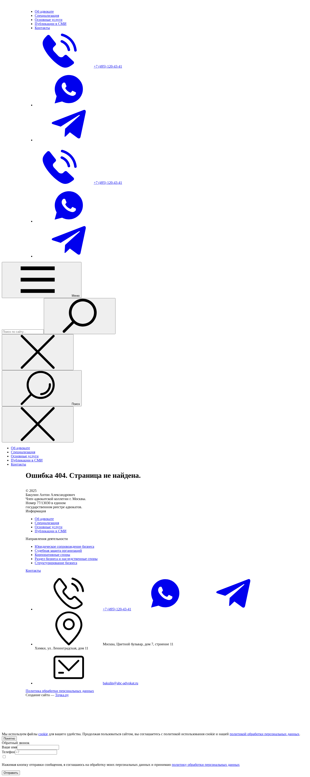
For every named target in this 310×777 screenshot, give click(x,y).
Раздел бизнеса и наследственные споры (66, 559)
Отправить (11, 773)
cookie (43, 734)
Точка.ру (62, 695)
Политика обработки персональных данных (60, 691)
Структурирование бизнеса (56, 563)
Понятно (9, 738)
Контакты (33, 570)
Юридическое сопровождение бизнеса (64, 546)
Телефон (8, 752)
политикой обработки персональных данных (264, 734)
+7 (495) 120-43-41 (117, 609)
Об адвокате (44, 519)
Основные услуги (48, 527)
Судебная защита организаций (58, 551)
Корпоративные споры (52, 555)
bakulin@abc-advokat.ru (120, 683)
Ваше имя (9, 747)
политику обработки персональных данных (206, 765)
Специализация (47, 523)
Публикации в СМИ (50, 531)
